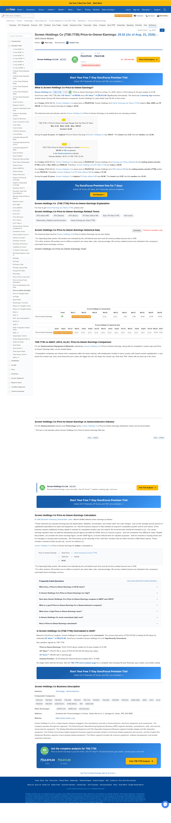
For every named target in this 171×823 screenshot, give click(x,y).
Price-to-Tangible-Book (21, 293)
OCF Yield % (17, 223)
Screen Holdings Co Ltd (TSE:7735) (62, 21)
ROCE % (16, 321)
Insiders (51, 10)
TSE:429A (105, 700)
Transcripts (87, 25)
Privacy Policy (64, 780)
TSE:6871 (96, 700)
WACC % (16, 357)
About (42, 780)
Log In (128, 10)
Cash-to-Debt (17, 128)
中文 (120, 780)
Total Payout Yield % (20, 354)
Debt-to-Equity (18, 171)
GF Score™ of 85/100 (71, 95)
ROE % (15, 324)
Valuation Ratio (16, 46)
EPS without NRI (119, 169)
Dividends (14, 374)
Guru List (38, 785)
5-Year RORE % (18, 65)
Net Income (128, 216)
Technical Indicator (17, 391)
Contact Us (114, 780)
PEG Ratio (16, 274)
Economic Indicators (68, 785)
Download (136, 230)
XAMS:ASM (89, 704)
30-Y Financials (23, 25)
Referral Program (85, 780)
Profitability (15, 361)
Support (157, 10)
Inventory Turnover (19, 241)
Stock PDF (111, 25)
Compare (102, 25)
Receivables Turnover (20, 303)
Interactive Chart (76, 25)
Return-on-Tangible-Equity (22, 309)
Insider (65, 25)
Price (13, 369)
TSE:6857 (48, 704)
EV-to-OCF (16, 211)
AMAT (145, 700)
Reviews (96, 10)
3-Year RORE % (18, 62)
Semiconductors (41, 21)
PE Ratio (16, 261)
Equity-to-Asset (18, 201)
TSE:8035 (39, 704)
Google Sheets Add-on (136, 785)
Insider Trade (55, 785)
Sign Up (136, 10)
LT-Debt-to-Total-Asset (20, 250)
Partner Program (98, 780)
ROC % (15, 315)
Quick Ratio (17, 300)
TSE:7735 (62, 92)
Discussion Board (106, 785)
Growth (13, 365)
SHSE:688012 (72, 704)
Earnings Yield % (19, 188)
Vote (145, 25)
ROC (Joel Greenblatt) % (21, 318)
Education (146, 10)
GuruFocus (10, 21)
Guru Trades (56, 25)
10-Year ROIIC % (19, 58)
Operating (129, 25)
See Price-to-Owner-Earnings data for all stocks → (98, 773)
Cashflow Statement (18, 387)
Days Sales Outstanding (21, 162)
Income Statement (17, 378)
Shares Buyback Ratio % (21, 339)
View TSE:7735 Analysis (139, 761)
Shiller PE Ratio (18, 342)
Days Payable (17, 156)
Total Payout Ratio (19, 351)
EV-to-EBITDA (17, 208)
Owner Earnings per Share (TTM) (126, 103)
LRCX (151, 700)
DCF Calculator (93, 785)
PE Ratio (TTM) (18, 265)
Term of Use (53, 780)
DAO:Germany (84, 709)
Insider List (46, 785)
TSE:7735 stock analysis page (83, 663)
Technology (28, 21)
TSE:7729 (86, 700)
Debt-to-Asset (17, 165)
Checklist (138, 25)
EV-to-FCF (16, 214)
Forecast (34, 25)
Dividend (47, 25)
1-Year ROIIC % (18, 49)
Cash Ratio (17, 125)
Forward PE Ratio (19, 271)
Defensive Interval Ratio (21, 159)
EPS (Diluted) (59, 216)
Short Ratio (17, 345)
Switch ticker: (143, 30)
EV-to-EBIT (16, 205)
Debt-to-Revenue (19, 174)
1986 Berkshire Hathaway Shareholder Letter (54, 519)
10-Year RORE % (19, 68)
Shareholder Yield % (20, 336)
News (70, 10)
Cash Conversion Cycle (21, 122)
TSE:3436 (67, 700)
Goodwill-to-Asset (19, 231)
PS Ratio (16, 297)
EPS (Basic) (73, 216)
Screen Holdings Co (43, 92)
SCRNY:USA (61, 709)
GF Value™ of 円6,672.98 (96, 95)
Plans (115, 785)
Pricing (87, 10)
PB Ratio (16, 258)
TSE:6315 (125, 700)
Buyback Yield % (18, 105)
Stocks (19, 21)
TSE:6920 (48, 700)
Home (19, 10)
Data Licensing (108, 10)
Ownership (121, 25)
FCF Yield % (17, 220)
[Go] (162, 30)
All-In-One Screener (129, 780)
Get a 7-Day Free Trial (81, 317)
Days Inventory (18, 153)
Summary (12, 25)
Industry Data (81, 785)
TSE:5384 (115, 700)
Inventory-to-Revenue (20, 244)
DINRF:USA (72, 709)
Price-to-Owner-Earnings (97, 21)
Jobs (46, 780)
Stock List (30, 785)
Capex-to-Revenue (19, 119)
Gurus (41, 10)
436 (65, 150)
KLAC (158, 700)
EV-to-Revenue (18, 217)
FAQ (107, 780)
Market (61, 10)
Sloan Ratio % (18, 348)
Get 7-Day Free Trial (123, 16)
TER (81, 704)
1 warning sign (146, 95)
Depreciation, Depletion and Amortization (51, 220)
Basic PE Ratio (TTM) (111, 216)
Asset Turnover (18, 102)
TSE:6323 (77, 700)
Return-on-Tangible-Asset (21, 306)
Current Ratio (17, 134)
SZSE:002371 (59, 704)
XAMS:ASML (135, 700)
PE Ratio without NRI (20, 268)
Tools (79, 10)
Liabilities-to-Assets (19, 247)
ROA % (15, 312)
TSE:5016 (39, 700)
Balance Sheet (16, 383)
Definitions (82, 21)
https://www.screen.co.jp (65, 718)
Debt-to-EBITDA (18, 168)
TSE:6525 (58, 700)
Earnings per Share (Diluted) (124, 162)
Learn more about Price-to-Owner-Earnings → (142, 581)
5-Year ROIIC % (18, 55)
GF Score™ (44, 655)
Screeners (30, 10)
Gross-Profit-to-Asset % (21, 235)
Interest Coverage (19, 238)
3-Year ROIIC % (18, 52)
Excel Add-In (123, 785)
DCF (40, 25)
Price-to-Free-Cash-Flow (21, 277)
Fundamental (15, 41)
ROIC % (15, 333)
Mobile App (74, 780)
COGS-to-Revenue (19, 131)
